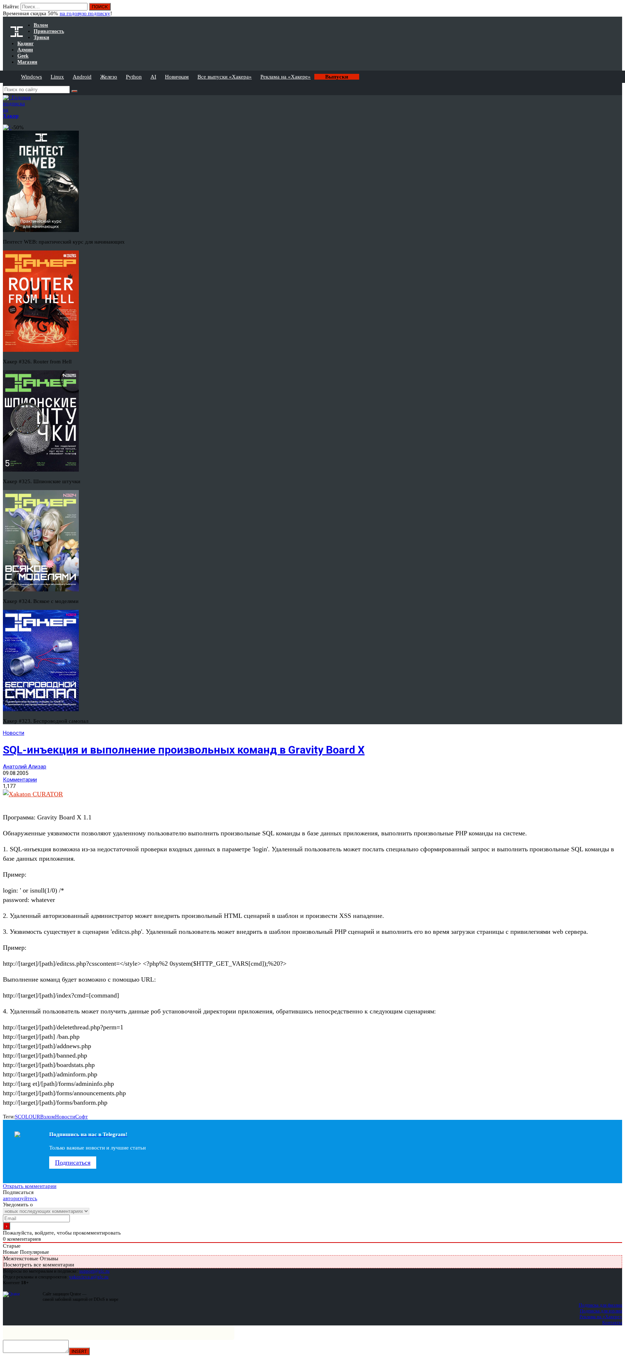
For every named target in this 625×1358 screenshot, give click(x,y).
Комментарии (20, 779)
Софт (81, 1116)
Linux (57, 77)
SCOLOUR (27, 1116)
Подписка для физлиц (600, 1305)
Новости (13, 733)
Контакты (612, 1322)
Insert (79, 1351)
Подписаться (72, 1162)
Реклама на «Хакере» (285, 77)
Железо (108, 77)
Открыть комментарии (29, 1186)
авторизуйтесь (20, 1198)
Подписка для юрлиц (601, 1310)
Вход (617, 10)
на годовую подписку (85, 13)
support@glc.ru (94, 1271)
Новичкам (177, 77)
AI (153, 77)
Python (134, 77)
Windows (31, 77)
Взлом (47, 1116)
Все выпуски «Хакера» (224, 77)
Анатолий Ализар (24, 766)
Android (82, 77)
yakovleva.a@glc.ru (89, 1276)
